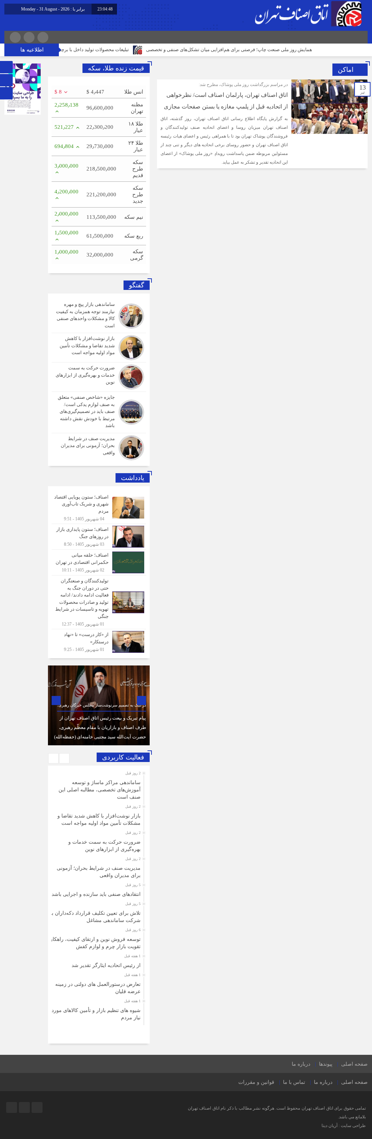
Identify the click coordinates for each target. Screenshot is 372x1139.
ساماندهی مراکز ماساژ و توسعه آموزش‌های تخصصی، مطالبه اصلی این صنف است (99, 790)
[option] (99, 705)
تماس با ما (294, 1082)
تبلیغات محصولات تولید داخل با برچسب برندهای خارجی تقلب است (89, 49)
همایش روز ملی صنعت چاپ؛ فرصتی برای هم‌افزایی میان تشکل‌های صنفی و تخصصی (255, 49)
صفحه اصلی (354, 1064)
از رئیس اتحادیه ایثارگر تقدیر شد (106, 965)
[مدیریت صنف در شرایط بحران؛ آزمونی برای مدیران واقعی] (99, 446)
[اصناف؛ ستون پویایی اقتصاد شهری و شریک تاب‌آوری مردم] (99, 508)
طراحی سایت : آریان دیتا (344, 1125)
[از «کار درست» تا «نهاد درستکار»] (99, 641)
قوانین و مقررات (256, 1082)
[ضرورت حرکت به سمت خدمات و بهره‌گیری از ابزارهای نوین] (99, 377)
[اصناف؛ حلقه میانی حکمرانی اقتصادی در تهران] (99, 562)
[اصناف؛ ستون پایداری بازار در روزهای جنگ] (99, 536)
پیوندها (325, 1064)
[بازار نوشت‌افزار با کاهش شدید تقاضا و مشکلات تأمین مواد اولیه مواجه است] (99, 347)
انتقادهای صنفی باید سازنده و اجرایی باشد (96, 894)
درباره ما (301, 1064)
